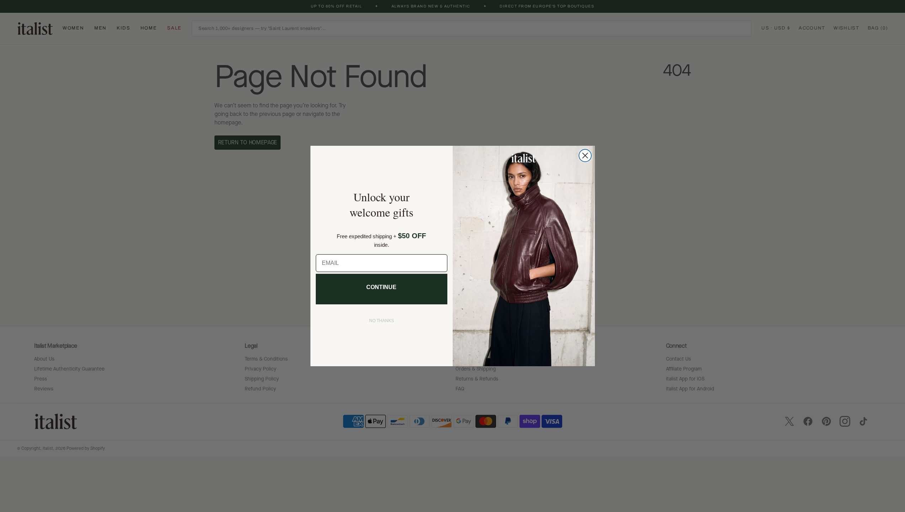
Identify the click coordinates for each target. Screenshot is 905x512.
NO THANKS (381, 320)
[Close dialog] (585, 155)
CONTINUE (381, 287)
